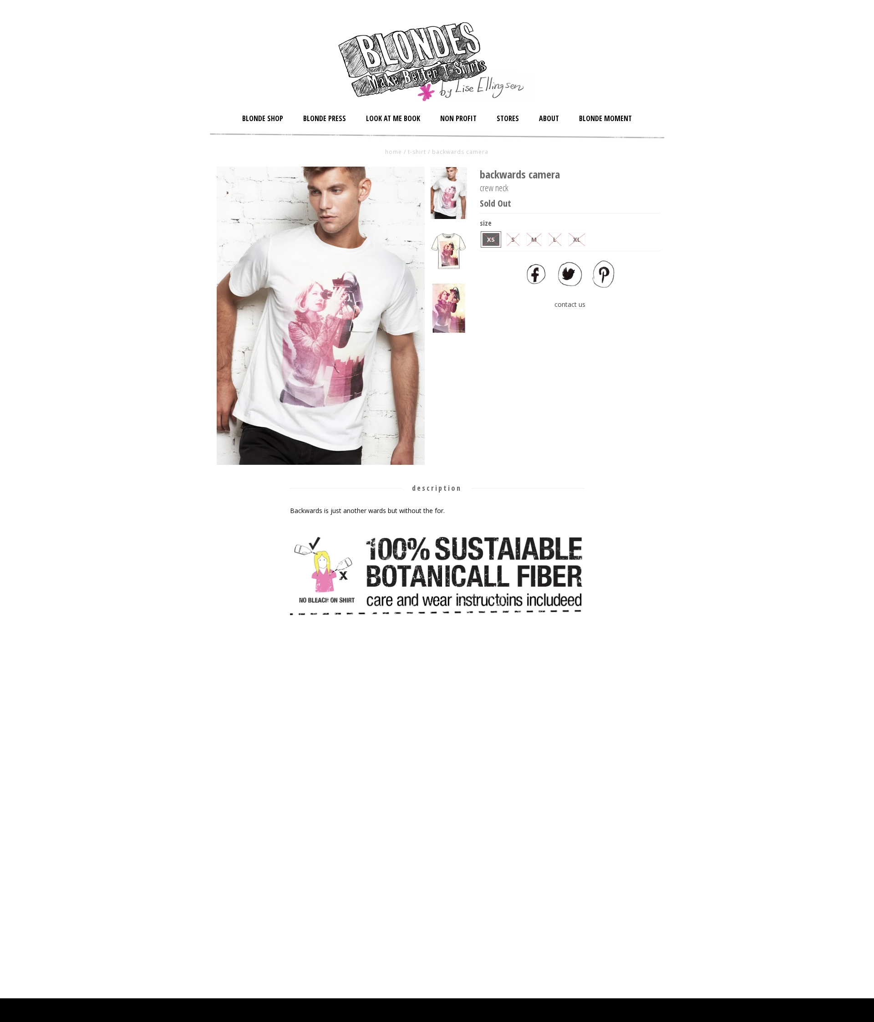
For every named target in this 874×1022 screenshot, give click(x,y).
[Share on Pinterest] (603, 285)
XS (491, 239)
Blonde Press (324, 118)
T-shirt (417, 152)
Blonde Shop (262, 118)
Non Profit (458, 118)
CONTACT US (569, 304)
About (549, 118)
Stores (508, 118)
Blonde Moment (605, 118)
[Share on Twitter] (570, 285)
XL (576, 239)
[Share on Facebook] (536, 285)
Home (393, 152)
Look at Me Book (393, 118)
